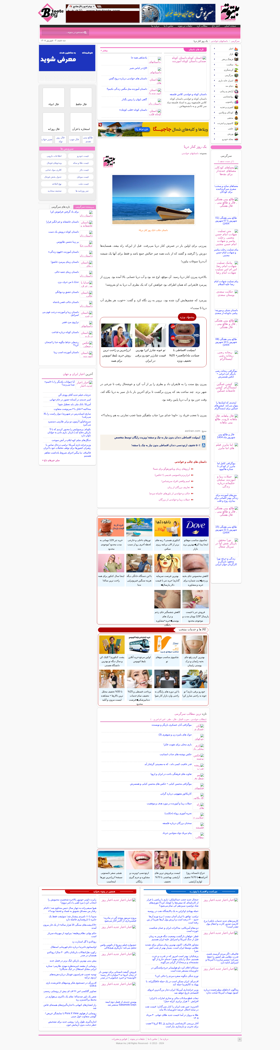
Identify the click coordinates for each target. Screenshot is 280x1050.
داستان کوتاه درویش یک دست (63, 231)
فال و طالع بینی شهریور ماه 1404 (226, 436)
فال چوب (74, 139)
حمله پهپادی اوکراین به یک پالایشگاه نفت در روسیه (173, 911)
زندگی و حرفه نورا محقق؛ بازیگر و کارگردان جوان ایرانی (226, 561)
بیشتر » (104, 50)
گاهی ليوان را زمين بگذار (134, 99)
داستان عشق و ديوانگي (67, 292)
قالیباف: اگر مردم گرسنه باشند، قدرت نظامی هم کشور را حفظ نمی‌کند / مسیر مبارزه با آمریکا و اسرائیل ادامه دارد (222, 958)
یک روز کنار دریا (195, 146)
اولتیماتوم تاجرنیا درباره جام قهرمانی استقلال (73, 946)
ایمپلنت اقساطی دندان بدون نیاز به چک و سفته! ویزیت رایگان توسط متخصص (157, 437)
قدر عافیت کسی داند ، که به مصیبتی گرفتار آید (168, 764)
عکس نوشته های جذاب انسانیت (176, 754)
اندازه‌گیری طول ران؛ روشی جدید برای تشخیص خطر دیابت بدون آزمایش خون (72, 1023)
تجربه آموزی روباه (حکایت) (178, 813)
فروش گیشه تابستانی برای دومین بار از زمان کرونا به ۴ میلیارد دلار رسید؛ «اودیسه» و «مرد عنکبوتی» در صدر (117, 974)
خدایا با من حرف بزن (68, 282)
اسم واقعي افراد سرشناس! (176, 481)
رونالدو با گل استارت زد (84, 941)
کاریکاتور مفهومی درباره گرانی (176, 793)
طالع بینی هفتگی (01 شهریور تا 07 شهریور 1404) (226, 220)
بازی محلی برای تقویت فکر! (178, 744)
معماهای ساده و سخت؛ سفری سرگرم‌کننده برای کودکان (226, 189)
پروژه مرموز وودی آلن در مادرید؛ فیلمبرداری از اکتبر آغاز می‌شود (119, 919)
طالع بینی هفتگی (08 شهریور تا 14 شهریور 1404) (226, 342)
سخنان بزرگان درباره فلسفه (177, 823)
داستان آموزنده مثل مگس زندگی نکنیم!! (127, 89)
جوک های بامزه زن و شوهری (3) (175, 734)
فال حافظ (81, 104)
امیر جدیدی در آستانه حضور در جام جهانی (70, 399)
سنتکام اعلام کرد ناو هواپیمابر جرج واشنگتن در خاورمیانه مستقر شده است (174, 969)
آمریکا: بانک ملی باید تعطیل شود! (74, 404)
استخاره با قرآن (81, 129)
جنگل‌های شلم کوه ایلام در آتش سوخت (71, 440)
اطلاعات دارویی (54, 156)
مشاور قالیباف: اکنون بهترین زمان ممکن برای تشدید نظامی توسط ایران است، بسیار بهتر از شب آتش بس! (171, 947)
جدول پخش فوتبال (52, 177)
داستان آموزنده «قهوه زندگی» (63, 251)
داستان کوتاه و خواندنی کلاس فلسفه (188, 94)
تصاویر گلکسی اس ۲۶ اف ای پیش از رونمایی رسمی (69, 991)
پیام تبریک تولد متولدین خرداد (177, 833)
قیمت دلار (84, 170)
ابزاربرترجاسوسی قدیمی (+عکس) (172, 475)
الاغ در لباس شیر (138, 68)
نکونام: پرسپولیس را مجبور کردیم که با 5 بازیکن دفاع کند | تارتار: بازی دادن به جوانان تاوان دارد (69, 432)
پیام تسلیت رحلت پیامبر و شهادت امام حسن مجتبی (226, 252)
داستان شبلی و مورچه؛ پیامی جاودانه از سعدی (226, 312)
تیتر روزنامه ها (82, 191)
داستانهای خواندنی (219, 41)
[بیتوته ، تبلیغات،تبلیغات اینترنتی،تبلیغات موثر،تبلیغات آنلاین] (103, 13)
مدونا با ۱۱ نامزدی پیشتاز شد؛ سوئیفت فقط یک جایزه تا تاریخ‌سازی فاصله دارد (72, 918)
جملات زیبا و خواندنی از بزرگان (174, 499)
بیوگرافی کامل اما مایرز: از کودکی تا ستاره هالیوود (226, 466)
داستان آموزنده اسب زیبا (66, 352)
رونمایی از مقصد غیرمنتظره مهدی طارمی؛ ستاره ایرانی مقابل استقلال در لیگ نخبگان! (71, 967)
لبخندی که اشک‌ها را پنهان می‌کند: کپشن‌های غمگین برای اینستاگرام (226, 405)
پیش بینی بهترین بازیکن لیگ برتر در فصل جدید (73, 960)
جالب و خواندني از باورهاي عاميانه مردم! (169, 493)
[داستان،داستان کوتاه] (153, 199)
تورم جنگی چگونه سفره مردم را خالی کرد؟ (176, 976)
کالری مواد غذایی (53, 170)
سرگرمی (235, 41)
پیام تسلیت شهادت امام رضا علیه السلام (226, 283)
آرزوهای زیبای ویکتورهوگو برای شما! (171, 468)
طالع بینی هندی (88, 139)
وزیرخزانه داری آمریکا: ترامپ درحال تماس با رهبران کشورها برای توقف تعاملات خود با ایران (67, 446)
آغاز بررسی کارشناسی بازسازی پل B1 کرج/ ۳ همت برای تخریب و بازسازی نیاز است (172, 1025)
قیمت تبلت (84, 184)
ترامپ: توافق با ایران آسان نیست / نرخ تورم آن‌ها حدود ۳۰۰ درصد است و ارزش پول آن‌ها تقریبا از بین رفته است (172, 919)
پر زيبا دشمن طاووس (68, 241)
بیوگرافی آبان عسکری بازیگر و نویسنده (172, 724)
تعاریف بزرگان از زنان (178, 487)
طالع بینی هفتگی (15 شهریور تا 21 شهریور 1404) (226, 529)
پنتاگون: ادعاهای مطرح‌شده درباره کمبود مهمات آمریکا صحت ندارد (221, 991)
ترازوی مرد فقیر (70, 322)
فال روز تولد (60, 139)
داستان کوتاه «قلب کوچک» (133, 109)
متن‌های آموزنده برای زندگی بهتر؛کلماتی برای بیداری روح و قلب (226, 498)
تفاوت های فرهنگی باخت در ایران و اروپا (171, 774)
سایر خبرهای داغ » (51, 460)
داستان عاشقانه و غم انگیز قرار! (62, 221)
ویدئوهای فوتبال (54, 163)
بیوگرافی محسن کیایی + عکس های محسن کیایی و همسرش (161, 783)
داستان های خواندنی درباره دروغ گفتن (128, 78)
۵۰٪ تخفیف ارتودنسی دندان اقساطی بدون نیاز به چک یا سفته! (165, 445)
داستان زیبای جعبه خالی (67, 271)
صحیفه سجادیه (54, 191)
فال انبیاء (54, 104)
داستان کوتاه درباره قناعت (65, 332)
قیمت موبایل (83, 177)
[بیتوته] (51, 21)
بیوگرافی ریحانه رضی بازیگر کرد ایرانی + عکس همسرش (226, 373)
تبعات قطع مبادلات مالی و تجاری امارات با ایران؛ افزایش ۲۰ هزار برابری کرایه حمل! (173, 1000)
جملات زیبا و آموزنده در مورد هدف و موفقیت (169, 803)
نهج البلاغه (56, 184)
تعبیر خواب (46, 139)
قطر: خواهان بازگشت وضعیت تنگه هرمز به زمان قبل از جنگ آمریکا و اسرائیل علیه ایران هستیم (173, 938)
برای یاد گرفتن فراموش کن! (64, 211)
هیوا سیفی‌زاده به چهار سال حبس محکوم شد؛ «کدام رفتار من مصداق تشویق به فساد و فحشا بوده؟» (70, 909)
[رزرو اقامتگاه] (153, 129)
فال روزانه (53, 129)
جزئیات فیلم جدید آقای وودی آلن (74, 394)
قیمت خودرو (83, 156)
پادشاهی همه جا (139, 57)
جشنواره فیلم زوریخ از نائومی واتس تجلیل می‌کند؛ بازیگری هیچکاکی (118, 946)
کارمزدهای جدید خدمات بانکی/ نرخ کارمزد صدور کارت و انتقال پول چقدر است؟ (221, 923)
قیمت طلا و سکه (81, 163)
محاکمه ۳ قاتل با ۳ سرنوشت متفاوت (72, 409)
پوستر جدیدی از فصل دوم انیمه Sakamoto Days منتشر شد (120, 1003)
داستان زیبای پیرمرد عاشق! (65, 261)
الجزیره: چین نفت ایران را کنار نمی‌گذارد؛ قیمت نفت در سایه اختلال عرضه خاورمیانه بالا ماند (171, 1008)
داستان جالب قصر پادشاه (66, 302)
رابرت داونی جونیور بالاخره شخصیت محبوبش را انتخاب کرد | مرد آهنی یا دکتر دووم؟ (72, 901)
